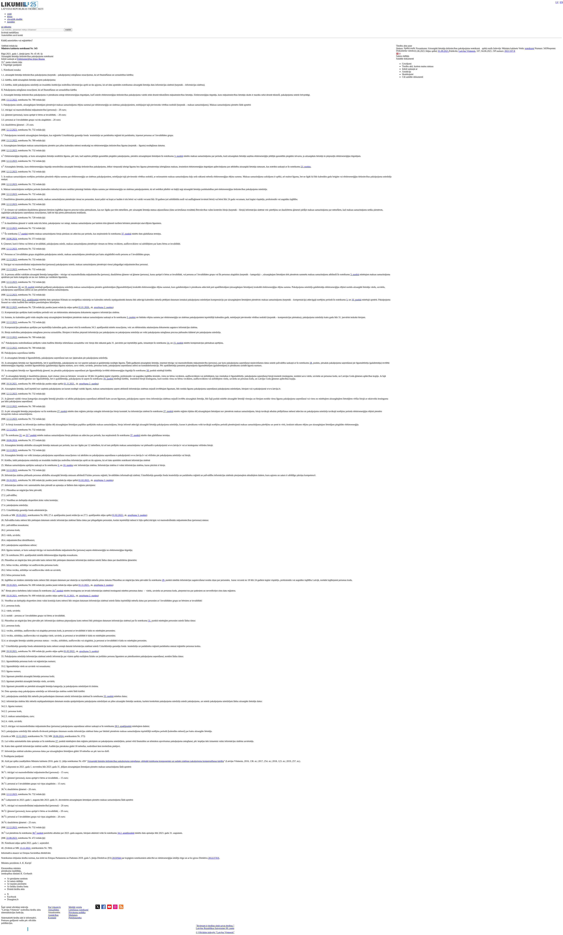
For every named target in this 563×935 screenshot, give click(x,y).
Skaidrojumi (407, 74)
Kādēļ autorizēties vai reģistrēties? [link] (17, 40)
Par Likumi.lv (54, 907)
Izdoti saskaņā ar (409, 69)
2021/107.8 (510, 51)
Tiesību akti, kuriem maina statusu (417, 66)
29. (163, 580)
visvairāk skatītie (14, 19)
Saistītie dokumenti (405, 58)
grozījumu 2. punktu (103, 307)
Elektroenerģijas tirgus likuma (31, 59)
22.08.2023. (11, 838)
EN (561, 2)
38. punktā (37, 833)
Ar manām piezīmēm (16, 884)
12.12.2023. (11, 130)
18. (19, 287)
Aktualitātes (53, 910)
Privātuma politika (77, 912)
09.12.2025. (11, 217)
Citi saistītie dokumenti (412, 77)
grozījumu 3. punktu (103, 480)
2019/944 (116, 858)
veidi (9, 14)
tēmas (9, 16)
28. (311, 363)
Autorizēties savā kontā (12, 35)
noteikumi (529, 48)
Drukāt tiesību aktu (16, 889)
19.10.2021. (11, 383)
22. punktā (31, 435)
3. (347, 299)
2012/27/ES (213, 858)
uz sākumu (6, 27)
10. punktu (68, 465)
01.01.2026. (84, 307)
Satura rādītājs (402, 56)
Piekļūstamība (75, 917)
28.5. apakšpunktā (123, 726)
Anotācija (406, 71)
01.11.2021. (69, 383)
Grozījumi (406, 63)
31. (149, 620)
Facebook (11, 896)
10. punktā (356, 299)
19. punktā (29, 287)
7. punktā (23, 234)
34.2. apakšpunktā (30, 299)
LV (557, 2)
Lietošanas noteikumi (78, 910)
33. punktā (108, 696)
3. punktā (178, 156)
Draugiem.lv (13, 899)
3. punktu (131, 317)
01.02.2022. (84, 480)
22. (20, 435)
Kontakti (52, 917)
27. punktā (62, 411)
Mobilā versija (75, 907)
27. (56, 741)
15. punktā (178, 343)
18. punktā (108, 378)
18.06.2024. (11, 238)
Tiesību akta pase (404, 46)
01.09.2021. (443, 51)
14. (168, 343)
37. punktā (126, 234)
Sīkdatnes (73, 915)
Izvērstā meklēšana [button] (10, 32)
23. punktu (306, 166)
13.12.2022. (11, 100)
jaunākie (11, 22)
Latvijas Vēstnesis (467, 51)
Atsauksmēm (54, 912)
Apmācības (53, 915)
